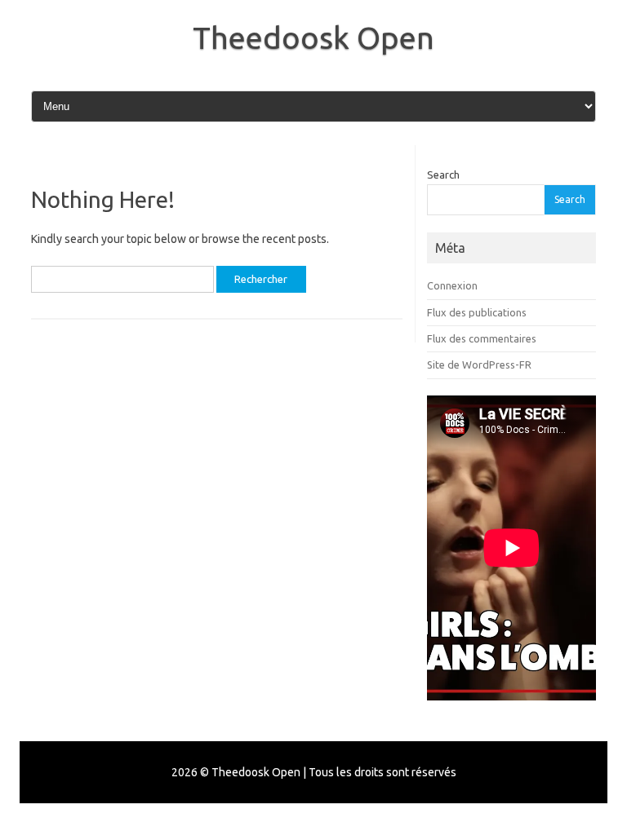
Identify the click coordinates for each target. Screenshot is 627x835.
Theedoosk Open (313, 37)
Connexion (452, 285)
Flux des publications (477, 312)
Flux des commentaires (481, 338)
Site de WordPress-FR (479, 364)
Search (443, 174)
